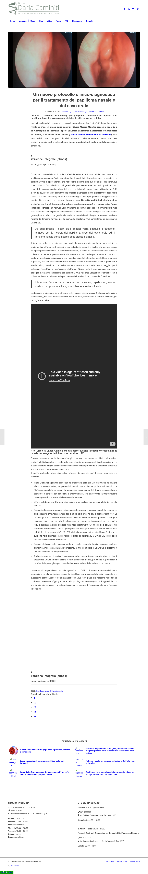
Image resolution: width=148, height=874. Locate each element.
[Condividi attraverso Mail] (35, 716)
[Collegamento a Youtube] (133, 9)
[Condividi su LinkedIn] (35, 711)
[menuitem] (12, 21)
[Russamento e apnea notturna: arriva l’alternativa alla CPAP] (146, 437)
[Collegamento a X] (129, 9)
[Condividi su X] (35, 702)
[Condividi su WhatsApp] (35, 706)
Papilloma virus (42, 690)
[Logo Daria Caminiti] (34, 8)
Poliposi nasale (56, 690)
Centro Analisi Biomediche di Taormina (90, 134)
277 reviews (15, 865)
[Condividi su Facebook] (34, 697)
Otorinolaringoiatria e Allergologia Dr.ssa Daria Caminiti (82, 111)
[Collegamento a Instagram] (137, 9)
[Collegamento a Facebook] (124, 9)
